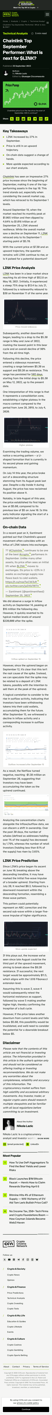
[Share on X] (12, 119)
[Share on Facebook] (29, 119)
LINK (44, 233)
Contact (16, 1366)
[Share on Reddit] (23, 119)
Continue (26, 1409)
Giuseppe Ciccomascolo (33, 76)
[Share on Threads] (17, 119)
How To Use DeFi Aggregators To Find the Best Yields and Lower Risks (29, 1166)
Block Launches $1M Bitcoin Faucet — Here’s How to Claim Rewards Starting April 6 (27, 1182)
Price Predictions (15, 1293)
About (6, 1366)
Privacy (26, 1366)
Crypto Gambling (15, 1350)
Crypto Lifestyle (14, 1326)
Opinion (10, 1280)
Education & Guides (16, 1321)
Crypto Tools (13, 1308)
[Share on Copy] (46, 119)
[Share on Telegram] (35, 119)
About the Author (25, 1121)
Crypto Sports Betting (17, 1355)
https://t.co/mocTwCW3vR (21, 582)
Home (5, 21)
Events (10, 1332)
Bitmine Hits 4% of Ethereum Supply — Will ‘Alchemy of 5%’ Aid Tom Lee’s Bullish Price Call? (28, 1198)
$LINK (21, 566)
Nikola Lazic (21, 73)
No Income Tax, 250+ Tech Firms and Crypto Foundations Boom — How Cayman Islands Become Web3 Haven (29, 1217)
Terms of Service (41, 1366)
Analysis (14, 21)
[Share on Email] (40, 119)
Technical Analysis (38, 21)
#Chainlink (15, 550)
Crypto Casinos (14, 1345)
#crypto (24, 554)
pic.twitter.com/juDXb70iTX (22, 585)
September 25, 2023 (17, 595)
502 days (36, 374)
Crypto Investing (15, 1303)
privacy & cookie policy (28, 1403)
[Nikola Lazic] (8, 1124)
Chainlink (8, 176)
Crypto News (13, 1275)
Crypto (24, 21)
